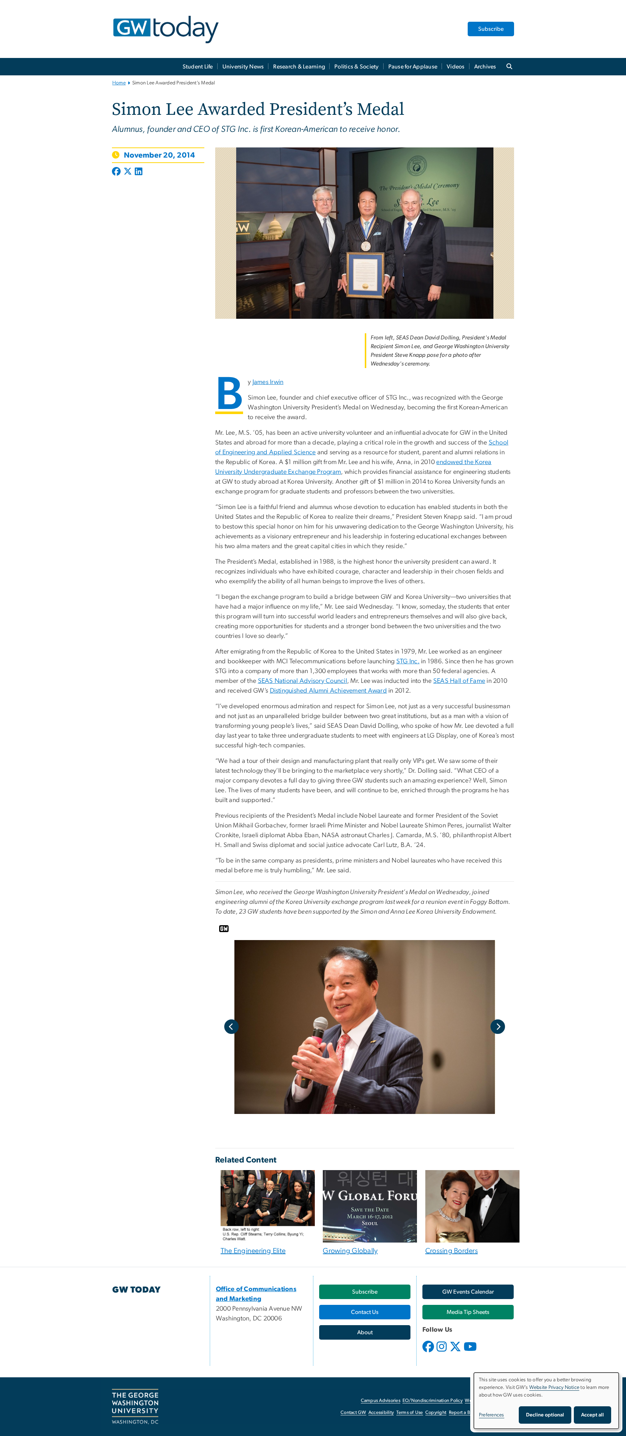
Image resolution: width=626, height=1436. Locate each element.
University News (243, 67)
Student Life (198, 67)
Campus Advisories (380, 1400)
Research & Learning (299, 67)
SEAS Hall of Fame (459, 681)
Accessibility (381, 1412)
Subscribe (491, 29)
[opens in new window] (428, 1352)
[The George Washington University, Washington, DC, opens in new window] (135, 1406)
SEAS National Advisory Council (302, 681)
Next (498, 1026)
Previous (231, 1026)
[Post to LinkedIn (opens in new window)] (138, 172)
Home (119, 82)
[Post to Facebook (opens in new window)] (117, 172)
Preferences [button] (491, 1415)
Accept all (592, 1415)
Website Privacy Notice (554, 1387)
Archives (485, 67)
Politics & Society (356, 67)
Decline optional (545, 1415)
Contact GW (353, 1412)
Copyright (435, 1412)
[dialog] (546, 1401)
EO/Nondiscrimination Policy (432, 1400)
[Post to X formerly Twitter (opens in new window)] (127, 172)
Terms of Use (409, 1412)
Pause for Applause (413, 67)
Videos (456, 67)
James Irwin (268, 382)
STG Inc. (408, 661)
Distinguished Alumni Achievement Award (328, 691)
